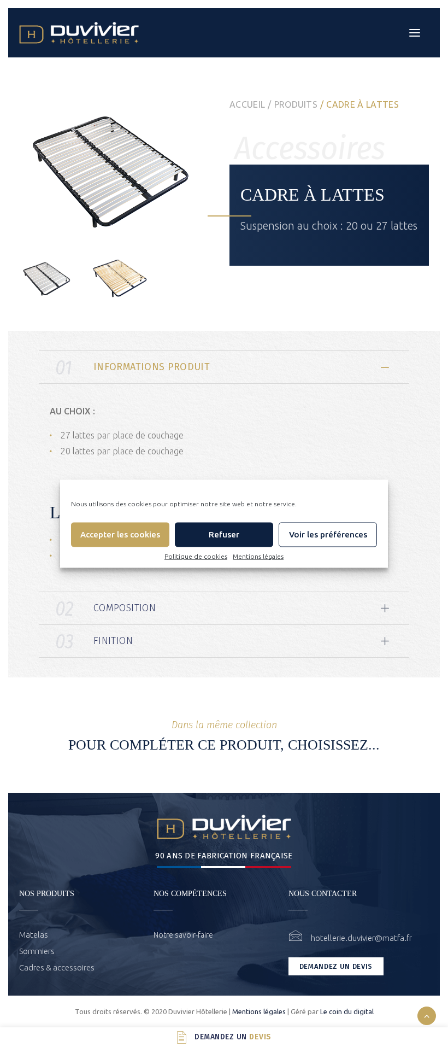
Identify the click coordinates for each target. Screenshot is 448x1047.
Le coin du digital (347, 1011)
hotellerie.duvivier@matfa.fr (361, 938)
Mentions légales (258, 555)
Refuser (224, 534)
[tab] (224, 367)
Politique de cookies (195, 555)
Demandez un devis (336, 966)
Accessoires (309, 148)
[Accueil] (224, 827)
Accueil (247, 104)
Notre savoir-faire (183, 935)
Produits (296, 104)
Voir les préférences (328, 534)
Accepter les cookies (120, 534)
